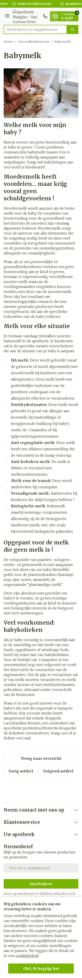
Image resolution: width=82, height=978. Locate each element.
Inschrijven (41, 884)
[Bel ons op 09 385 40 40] (45, 16)
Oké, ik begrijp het (41, 968)
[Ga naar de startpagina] (27, 16)
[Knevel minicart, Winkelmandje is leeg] (55, 16)
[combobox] (35, 29)
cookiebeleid (27, 955)
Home (8, 42)
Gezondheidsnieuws (34, 42)
